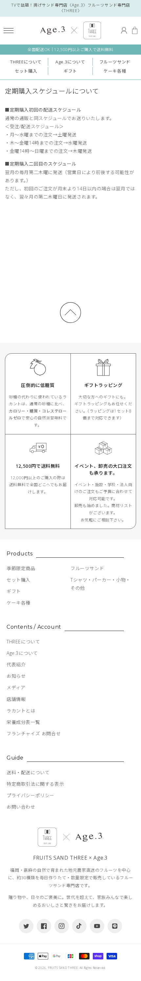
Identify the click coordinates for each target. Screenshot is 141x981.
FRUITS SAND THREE (63, 968)
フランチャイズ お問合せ (34, 733)
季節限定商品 (21, 568)
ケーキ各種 (115, 71)
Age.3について (70, 62)
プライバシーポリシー (30, 795)
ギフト (70, 71)
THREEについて (25, 62)
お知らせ (16, 676)
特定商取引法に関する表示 (35, 784)
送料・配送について (28, 772)
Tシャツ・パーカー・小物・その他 (100, 584)
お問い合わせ (21, 807)
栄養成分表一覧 (23, 722)
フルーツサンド (115, 62)
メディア (16, 687)
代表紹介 (16, 664)
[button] (8, 30)
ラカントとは (21, 711)
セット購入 (26, 71)
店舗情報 (16, 699)
